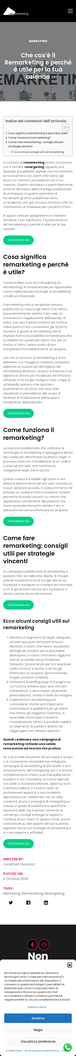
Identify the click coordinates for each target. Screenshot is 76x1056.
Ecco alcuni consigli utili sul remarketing (39, 152)
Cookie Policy (14, 1050)
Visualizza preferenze (38, 1041)
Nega (38, 1030)
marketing (11, 893)
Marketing (38, 41)
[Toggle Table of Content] (63, 127)
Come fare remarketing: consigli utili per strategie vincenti (36, 144)
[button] (70, 965)
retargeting (54, 893)
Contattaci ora (19, 240)
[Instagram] (44, 944)
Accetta (38, 1018)
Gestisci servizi (37, 1007)
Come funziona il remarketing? (29, 137)
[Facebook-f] (32, 944)
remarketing (32, 893)
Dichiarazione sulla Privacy (42, 1050)
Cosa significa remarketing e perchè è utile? (38, 133)
